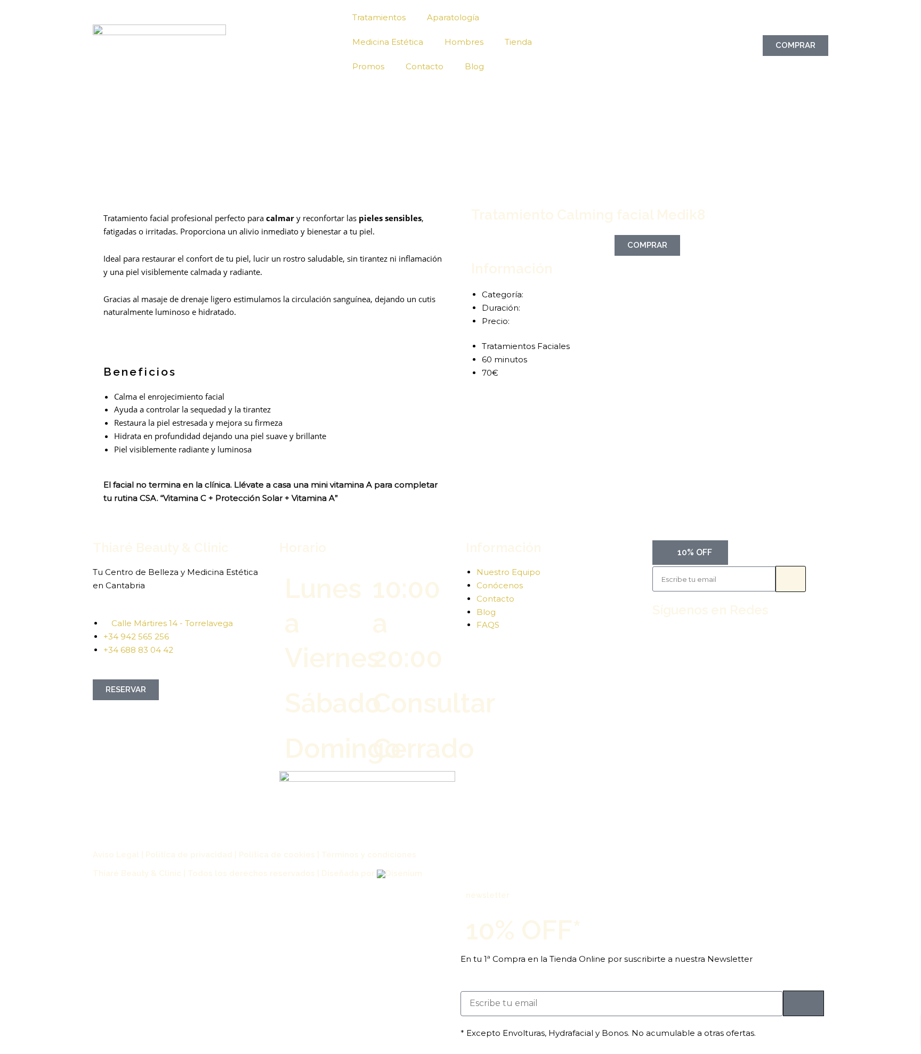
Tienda (518, 42)
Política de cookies (277, 855)
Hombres (464, 42)
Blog (474, 66)
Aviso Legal (116, 855)
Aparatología (453, 17)
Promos (368, 66)
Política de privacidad (189, 855)
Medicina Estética (387, 42)
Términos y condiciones (368, 855)
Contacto (424, 66)
